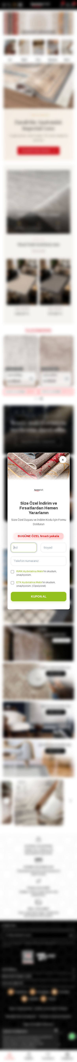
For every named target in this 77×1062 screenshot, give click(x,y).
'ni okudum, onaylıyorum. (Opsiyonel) (35, 584)
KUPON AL (38, 596)
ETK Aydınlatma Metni (29, 582)
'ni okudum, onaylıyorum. (36, 573)
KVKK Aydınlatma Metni (29, 571)
